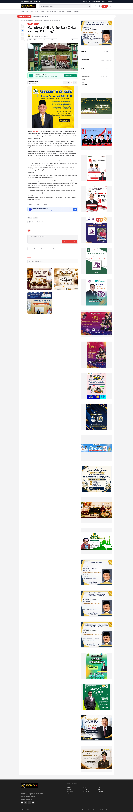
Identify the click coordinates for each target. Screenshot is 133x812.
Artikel (35, 217)
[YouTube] (33, 802)
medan (31, 20)
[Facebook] (22, 802)
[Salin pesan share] (22, 38)
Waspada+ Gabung (70, 75)
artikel (27, 20)
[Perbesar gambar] (75, 45)
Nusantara (53, 11)
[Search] (89, 6)
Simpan (37, 204)
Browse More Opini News (105, 68)
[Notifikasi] (99, 6)
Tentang (84, 1)
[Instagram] (29, 802)
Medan (22, 11)
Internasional (61, 11)
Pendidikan (69, 11)
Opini (47, 11)
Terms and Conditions (100, 1)
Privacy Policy (109, 1)
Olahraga (76, 11)
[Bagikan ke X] (22, 34)
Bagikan (32, 222)
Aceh (32, 11)
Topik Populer (85, 77)
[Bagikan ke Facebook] (22, 30)
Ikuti (75, 209)
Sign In (105, 6)
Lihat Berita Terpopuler (106, 60)
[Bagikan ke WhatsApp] (22, 26)
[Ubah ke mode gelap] (110, 6)
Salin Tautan (42, 222)
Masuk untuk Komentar (70, 241)
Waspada (23, 20)
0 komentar (45, 204)
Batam (36, 11)
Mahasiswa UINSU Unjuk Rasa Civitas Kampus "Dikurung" (47, 20)
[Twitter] (25, 802)
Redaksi (88, 1)
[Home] (95, 6)
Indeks (93, 1)
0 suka (30, 204)
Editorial (42, 11)
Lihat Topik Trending (106, 51)
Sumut (27, 11)
